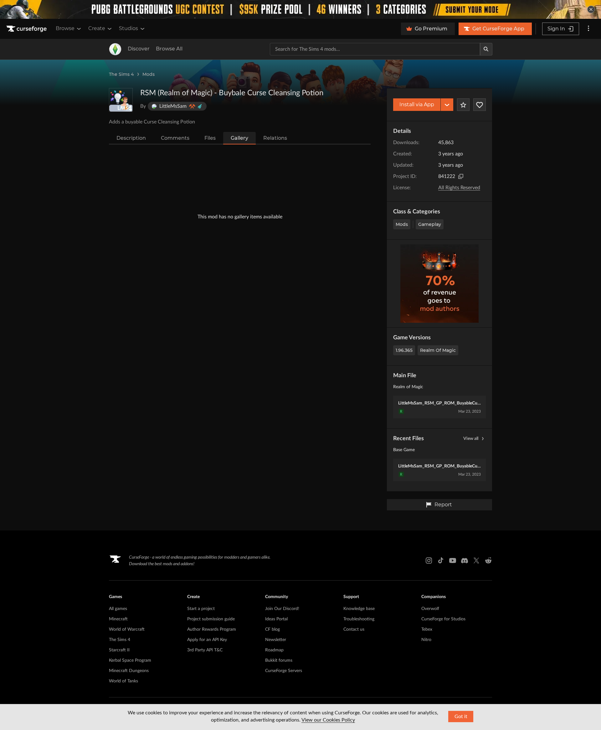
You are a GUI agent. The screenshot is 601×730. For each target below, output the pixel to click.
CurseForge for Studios (443, 619)
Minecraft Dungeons (129, 671)
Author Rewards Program (211, 629)
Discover (139, 49)
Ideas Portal (276, 619)
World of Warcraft (127, 629)
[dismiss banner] (591, 9)
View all (470, 438)
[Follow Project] (479, 104)
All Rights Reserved (459, 187)
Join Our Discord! (282, 609)
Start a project (201, 609)
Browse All (169, 49)
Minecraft (118, 619)
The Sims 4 (121, 74)
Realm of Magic (438, 350)
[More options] (588, 29)
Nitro (426, 640)
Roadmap (274, 650)
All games (118, 609)
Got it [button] (461, 716)
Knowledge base (359, 609)
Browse (65, 28)
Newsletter (275, 640)
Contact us (353, 629)
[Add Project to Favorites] (463, 104)
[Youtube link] (452, 560)
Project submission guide (211, 619)
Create (96, 28)
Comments (175, 138)
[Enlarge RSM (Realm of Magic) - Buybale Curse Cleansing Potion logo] (121, 100)
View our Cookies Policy (328, 719)
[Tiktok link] (440, 560)
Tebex (426, 629)
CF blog (272, 629)
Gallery (239, 138)
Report (443, 505)
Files (210, 138)
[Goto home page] (27, 29)
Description (131, 138)
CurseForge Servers (283, 671)
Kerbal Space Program (130, 660)
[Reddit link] (488, 560)
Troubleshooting (358, 619)
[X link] (476, 560)
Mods (148, 74)
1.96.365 (404, 350)
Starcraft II (119, 650)
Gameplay (429, 224)
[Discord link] (464, 560)
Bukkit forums (278, 660)
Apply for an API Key (207, 640)
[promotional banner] (300, 9)
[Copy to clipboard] (461, 176)
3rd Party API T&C (205, 650)
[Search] (486, 49)
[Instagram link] (429, 560)
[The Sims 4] (115, 49)
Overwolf (430, 609)
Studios (128, 28)
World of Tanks (123, 681)
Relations (275, 138)
